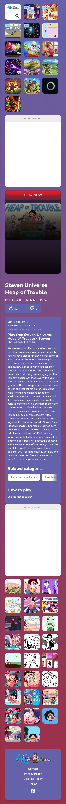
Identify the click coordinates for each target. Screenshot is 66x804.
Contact (33, 768)
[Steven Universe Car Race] (13, 660)
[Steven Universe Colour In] (13, 605)
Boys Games (51, 477)
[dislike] (32, 308)
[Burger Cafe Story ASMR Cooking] (50, 49)
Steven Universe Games (20, 325)
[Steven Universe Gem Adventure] (13, 716)
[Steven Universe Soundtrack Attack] (32, 623)
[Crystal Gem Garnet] (13, 623)
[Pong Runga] (13, 67)
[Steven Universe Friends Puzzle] (50, 697)
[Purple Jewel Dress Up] (50, 586)
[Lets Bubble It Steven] (13, 642)
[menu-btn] (9, 16)
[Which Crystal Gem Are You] (13, 734)
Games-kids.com (16, 322)
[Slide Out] (13, 49)
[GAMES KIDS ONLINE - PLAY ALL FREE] (13, 8)
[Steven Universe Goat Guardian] (32, 586)
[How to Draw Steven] (50, 716)
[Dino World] (32, 86)
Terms (33, 784)
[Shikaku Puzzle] (50, 30)
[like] (11, 308)
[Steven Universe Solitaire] (50, 660)
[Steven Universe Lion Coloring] (32, 660)
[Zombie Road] (13, 86)
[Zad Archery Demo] (50, 67)
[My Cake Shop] (32, 49)
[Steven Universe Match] (32, 697)
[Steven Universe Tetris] (13, 697)
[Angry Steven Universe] (32, 716)
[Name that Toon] (50, 605)
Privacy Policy (33, 773)
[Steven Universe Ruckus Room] (13, 586)
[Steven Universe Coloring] (50, 679)
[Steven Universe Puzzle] (32, 679)
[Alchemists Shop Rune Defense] (13, 104)
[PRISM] (50, 86)
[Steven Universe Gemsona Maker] (50, 623)
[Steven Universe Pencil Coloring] (32, 605)
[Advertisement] (33, 154)
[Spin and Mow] (32, 67)
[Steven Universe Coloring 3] (32, 642)
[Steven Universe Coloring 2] (50, 642)
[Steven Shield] (32, 734)
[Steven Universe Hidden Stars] (13, 679)
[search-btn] (17, 16)
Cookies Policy (33, 778)
